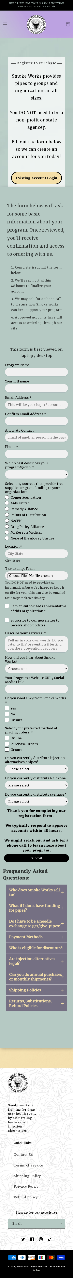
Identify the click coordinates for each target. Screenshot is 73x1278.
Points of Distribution (28, 515)
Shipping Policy (27, 1176)
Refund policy (26, 1197)
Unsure (17, 720)
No (13, 714)
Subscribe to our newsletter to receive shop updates (35, 622)
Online (16, 738)
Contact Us (23, 1154)
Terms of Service (28, 1165)
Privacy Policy (26, 1186)
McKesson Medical (26, 532)
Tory (38, 1270)
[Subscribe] (60, 1224)
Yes (13, 708)
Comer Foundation (26, 497)
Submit (36, 858)
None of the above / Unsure (32, 538)
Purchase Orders (24, 744)
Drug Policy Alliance (27, 527)
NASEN (16, 521)
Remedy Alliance (24, 509)
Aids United (20, 503)
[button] (5, 24)
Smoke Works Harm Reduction (32, 1266)
